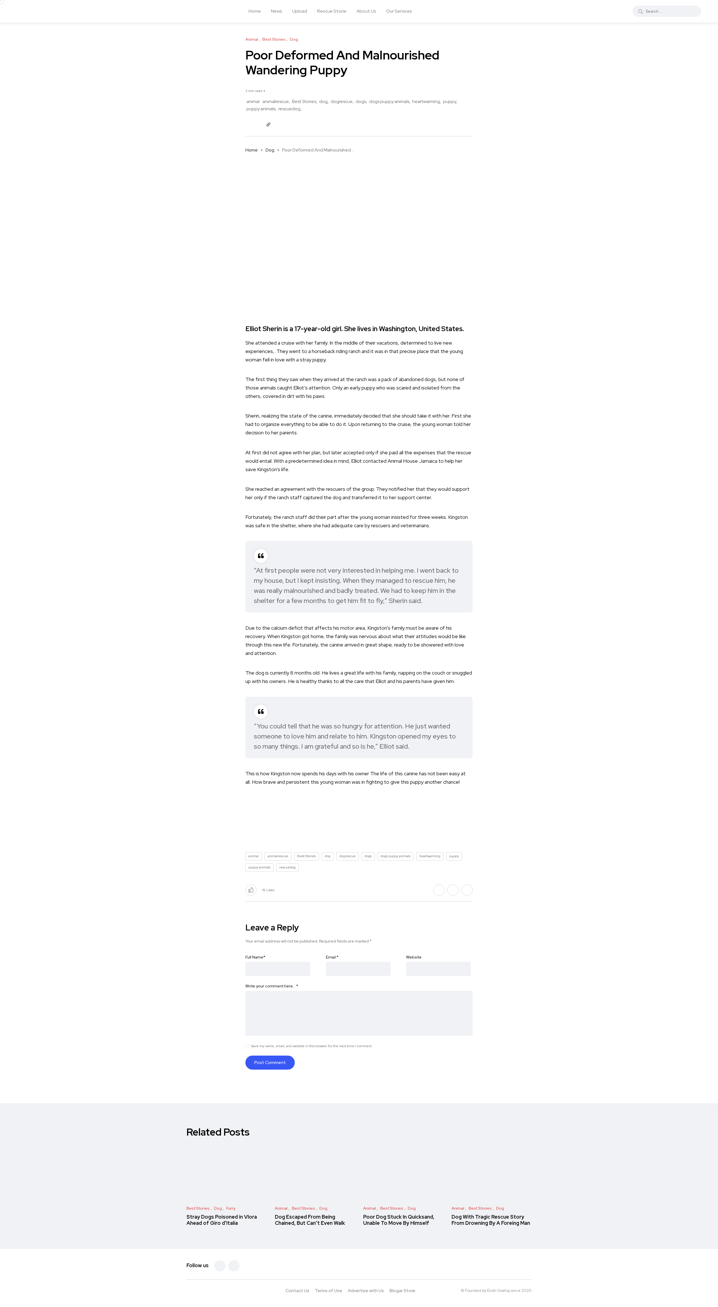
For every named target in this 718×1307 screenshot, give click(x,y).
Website (414, 957)
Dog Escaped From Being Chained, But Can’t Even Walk (310, 1220)
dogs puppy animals (389, 101)
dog (323, 101)
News (276, 11)
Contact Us (297, 1291)
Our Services (399, 11)
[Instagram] (234, 1265)
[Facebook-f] (219, 1265)
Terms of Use (328, 1291)
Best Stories (304, 101)
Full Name (255, 957)
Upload (299, 11)
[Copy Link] (268, 124)
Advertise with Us (366, 1291)
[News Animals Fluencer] (59, 11)
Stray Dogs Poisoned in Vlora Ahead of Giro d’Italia (222, 1220)
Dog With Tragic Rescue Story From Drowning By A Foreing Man (491, 1220)
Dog (270, 150)
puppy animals (261, 109)
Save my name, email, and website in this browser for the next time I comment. (311, 1046)
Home (254, 11)
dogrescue (342, 101)
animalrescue (276, 101)
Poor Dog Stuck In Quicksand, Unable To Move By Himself (398, 1220)
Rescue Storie (331, 11)
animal (253, 101)
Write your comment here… (271, 986)
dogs (361, 101)
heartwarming (426, 101)
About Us (366, 11)
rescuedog (289, 109)
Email (332, 957)
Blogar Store (402, 1291)
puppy (449, 101)
